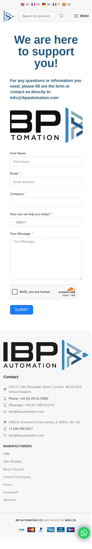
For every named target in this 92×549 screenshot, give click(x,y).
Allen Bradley (12, 461)
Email (14, 173)
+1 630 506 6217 (21, 428)
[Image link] (46, 354)
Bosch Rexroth (13, 469)
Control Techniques (17, 477)
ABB (6, 454)
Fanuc (7, 484)
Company (17, 194)
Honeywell (10, 492)
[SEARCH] (61, 16)
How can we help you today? (30, 214)
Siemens (9, 500)
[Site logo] (9, 16)
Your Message (20, 233)
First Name (18, 153)
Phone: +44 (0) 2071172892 (28, 398)
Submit (21, 310)
